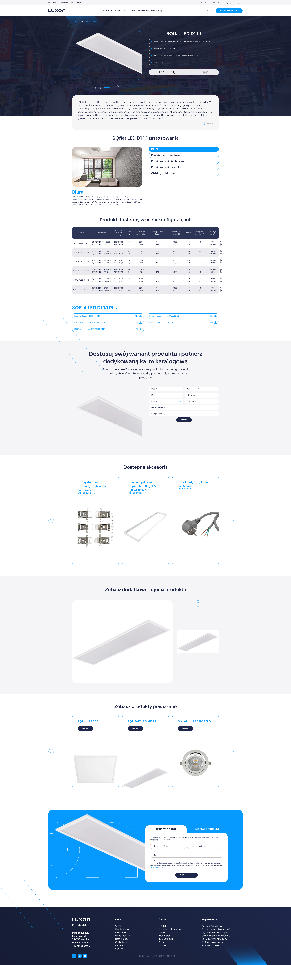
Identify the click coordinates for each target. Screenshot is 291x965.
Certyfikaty (121, 942)
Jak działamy (122, 929)
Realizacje (143, 10)
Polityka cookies (210, 945)
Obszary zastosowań (170, 929)
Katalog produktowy (213, 926)
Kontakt (211, 3)
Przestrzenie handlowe (166, 155)
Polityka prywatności (157, 867)
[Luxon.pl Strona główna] (56, 10)
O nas (220, 3)
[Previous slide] (98, 88)
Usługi (132, 10)
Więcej (208, 123)
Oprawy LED (82, 22)
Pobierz (184, 420)
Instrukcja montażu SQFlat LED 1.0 (181, 323)
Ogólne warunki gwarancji (216, 929)
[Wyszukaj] (202, 10)
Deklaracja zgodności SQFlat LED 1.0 (181, 316)
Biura (154, 149)
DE (212, 10)
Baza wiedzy (156, 10)
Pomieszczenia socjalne (166, 167)
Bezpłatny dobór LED (229, 10)
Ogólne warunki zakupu (214, 932)
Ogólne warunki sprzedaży (216, 935)
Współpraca (230, 3)
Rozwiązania (120, 10)
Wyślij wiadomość (186, 875)
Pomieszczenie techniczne (168, 161)
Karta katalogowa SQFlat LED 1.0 (106, 316)
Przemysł (52, 3)
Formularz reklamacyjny (214, 939)
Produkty (107, 10)
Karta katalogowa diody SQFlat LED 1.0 (106, 323)
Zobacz (85, 728)
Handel (80, 3)
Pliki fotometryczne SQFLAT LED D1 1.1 (106, 329)
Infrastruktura (66, 3)
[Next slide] (116, 88)
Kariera (240, 3)
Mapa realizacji (200, 3)
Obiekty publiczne (163, 173)
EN (208, 10)
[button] (107, 88)
